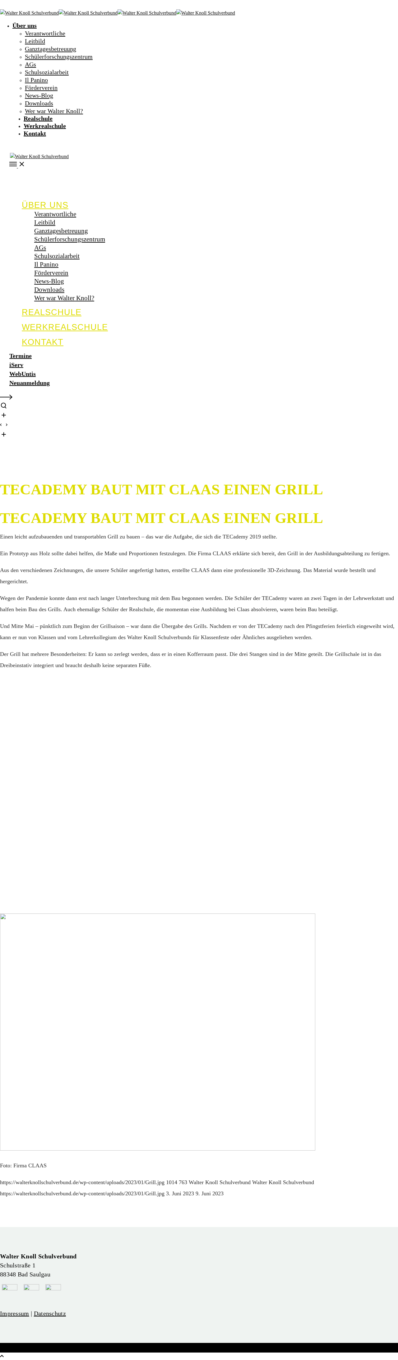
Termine (20, 355)
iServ (16, 364)
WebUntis (22, 373)
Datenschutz (50, 1313)
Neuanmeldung (29, 382)
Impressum (14, 1313)
